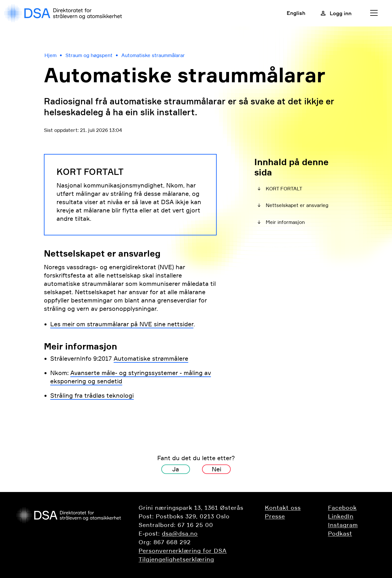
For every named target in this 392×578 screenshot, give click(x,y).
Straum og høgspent (88, 55)
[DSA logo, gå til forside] (64, 13)
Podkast (340, 533)
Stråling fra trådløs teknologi (92, 395)
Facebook (342, 507)
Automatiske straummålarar (153, 55)
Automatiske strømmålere (151, 358)
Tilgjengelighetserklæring (176, 559)
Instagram (343, 525)
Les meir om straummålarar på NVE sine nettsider (121, 324)
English (296, 13)
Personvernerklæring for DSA (183, 550)
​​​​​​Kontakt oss (283, 507)
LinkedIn (341, 516)
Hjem (50, 55)
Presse (275, 516)
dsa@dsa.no (180, 533)
